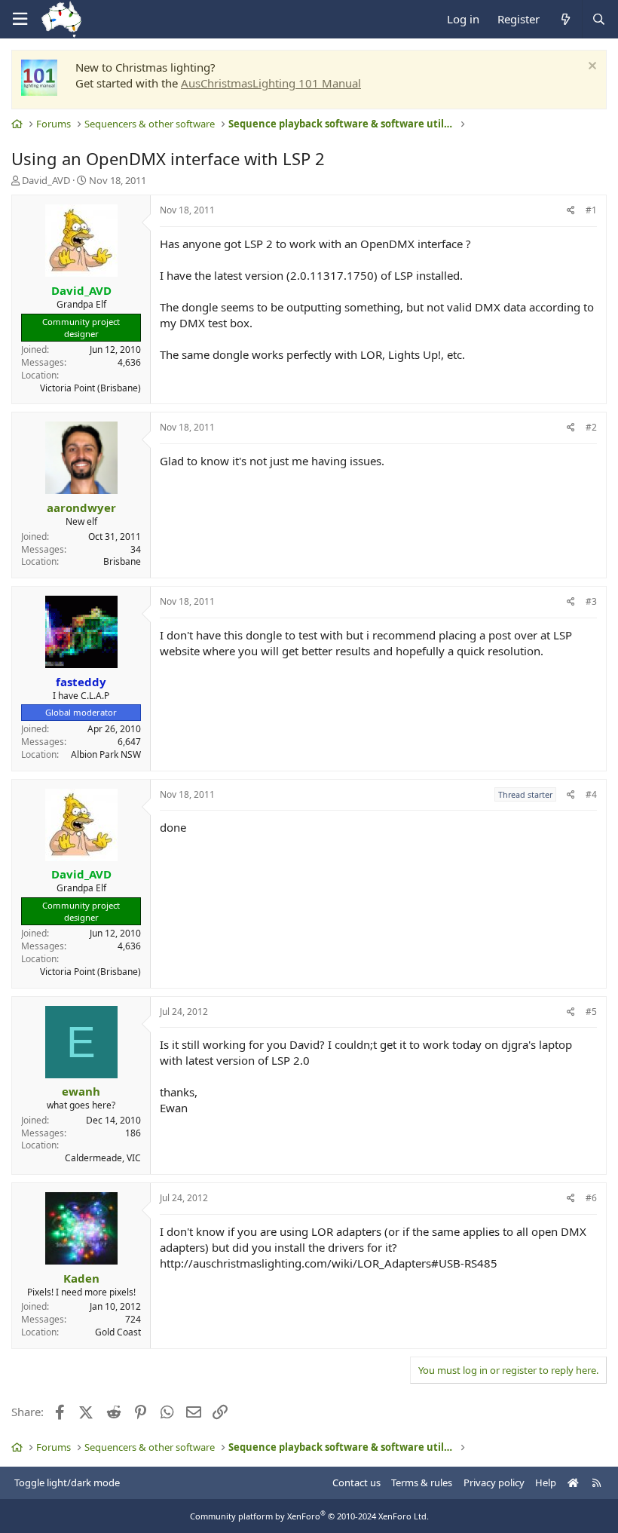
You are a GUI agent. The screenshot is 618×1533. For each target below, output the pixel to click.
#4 (591, 794)
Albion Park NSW (106, 754)
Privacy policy (494, 1482)
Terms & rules (421, 1482)
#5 (591, 1011)
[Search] (598, 19)
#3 (591, 601)
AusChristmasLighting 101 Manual (271, 82)
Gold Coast (118, 1332)
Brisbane (122, 561)
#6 (591, 1197)
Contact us (356, 1482)
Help (545, 1482)
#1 (591, 210)
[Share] (570, 210)
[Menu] (19, 19)
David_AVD (46, 180)
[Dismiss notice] (590, 67)
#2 (591, 427)
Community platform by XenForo (309, 1516)
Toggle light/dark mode (67, 1482)
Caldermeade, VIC (103, 1157)
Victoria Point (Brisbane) (90, 388)
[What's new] (565, 19)
